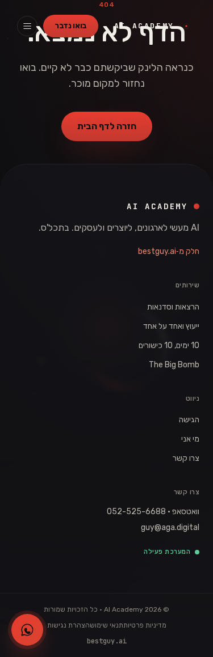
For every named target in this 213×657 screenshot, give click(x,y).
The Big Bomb (174, 365)
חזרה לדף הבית (106, 126)
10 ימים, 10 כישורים (169, 345)
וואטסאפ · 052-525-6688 (153, 511)
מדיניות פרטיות (144, 625)
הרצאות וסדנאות (173, 307)
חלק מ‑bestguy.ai (168, 251)
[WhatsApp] (27, 630)
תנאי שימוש (106, 625)
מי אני (190, 439)
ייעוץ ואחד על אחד (171, 326)
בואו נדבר (71, 26)
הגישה (189, 420)
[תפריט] (27, 26)
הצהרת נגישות (68, 625)
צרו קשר (186, 458)
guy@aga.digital (170, 527)
